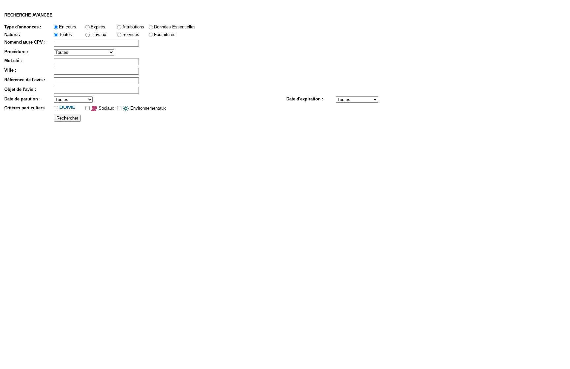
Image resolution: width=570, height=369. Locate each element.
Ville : (10, 70)
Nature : (12, 34)
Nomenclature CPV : (25, 42)
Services (130, 34)
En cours (67, 26)
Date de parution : (22, 98)
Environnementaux (147, 108)
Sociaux (105, 108)
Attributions (133, 26)
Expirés (98, 26)
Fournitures (164, 34)
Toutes (65, 34)
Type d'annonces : (22, 26)
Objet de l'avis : (20, 89)
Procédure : (16, 51)
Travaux (98, 34)
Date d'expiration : (304, 98)
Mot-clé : (13, 60)
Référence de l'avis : (24, 79)
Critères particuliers (24, 107)
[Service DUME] (71, 107)
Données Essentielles (175, 26)
